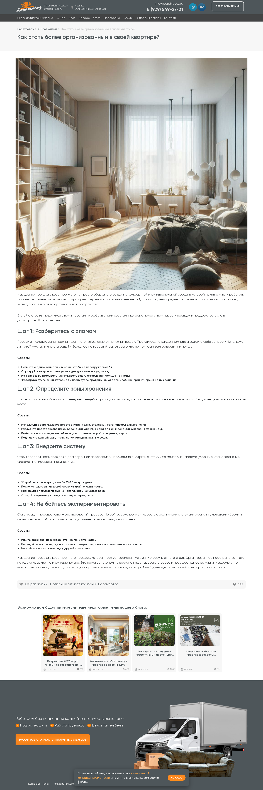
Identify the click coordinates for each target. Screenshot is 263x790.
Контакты (170, 18)
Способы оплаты (149, 18)
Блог (72, 18)
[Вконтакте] (201, 7)
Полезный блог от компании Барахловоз (84, 584)
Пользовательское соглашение (72, 783)
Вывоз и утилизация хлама (35, 18)
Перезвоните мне (228, 6)
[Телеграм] (192, 7)
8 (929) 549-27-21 (165, 9)
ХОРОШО (176, 777)
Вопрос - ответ (89, 18)
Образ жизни (36, 584)
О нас (61, 18)
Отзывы (128, 18)
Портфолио (112, 18)
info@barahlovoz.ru (169, 3)
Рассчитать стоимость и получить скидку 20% (52, 739)
